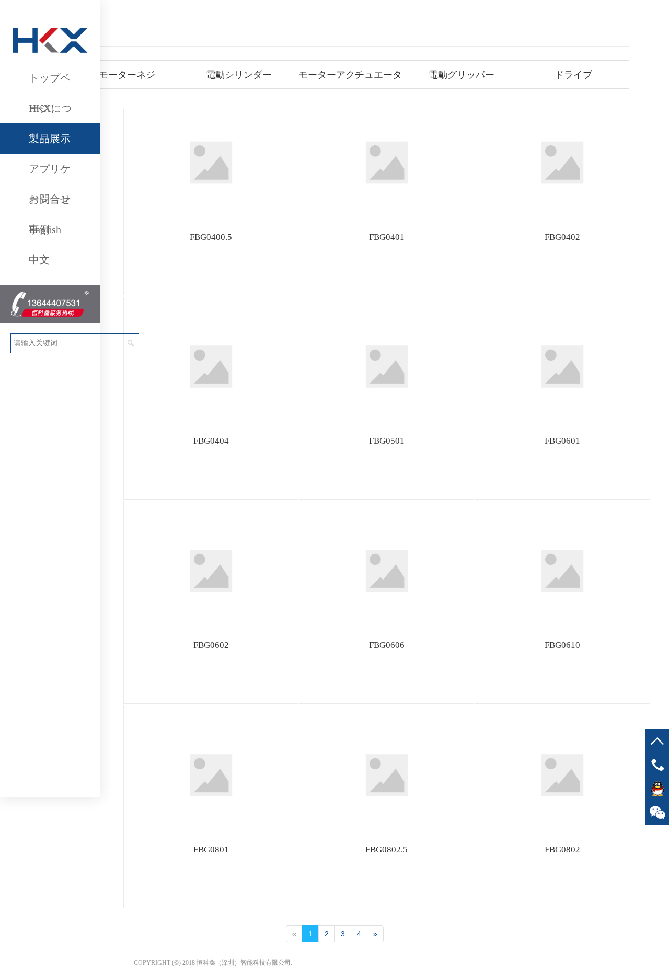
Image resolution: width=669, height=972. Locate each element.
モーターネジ (127, 75)
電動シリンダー (239, 75)
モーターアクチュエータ (350, 75)
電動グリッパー (461, 75)
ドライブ (573, 75)
